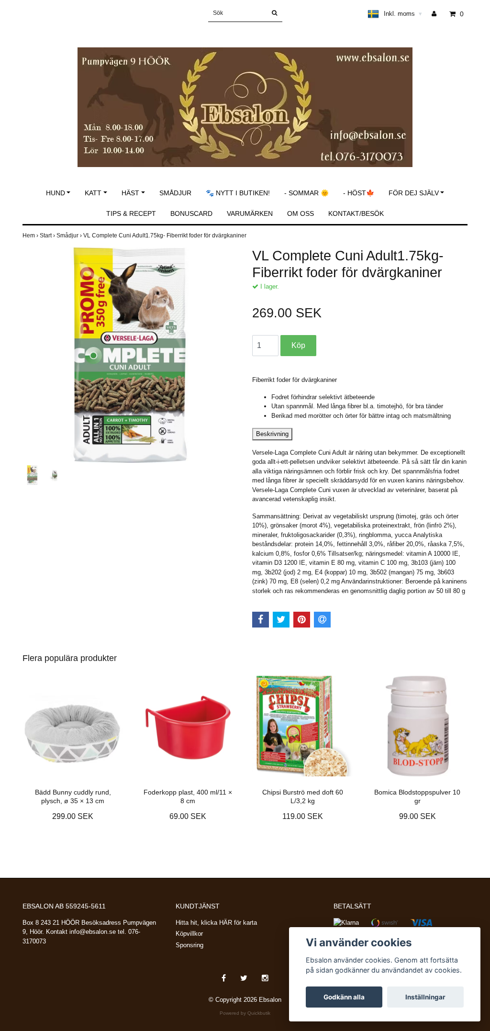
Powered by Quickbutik (245, 1013)
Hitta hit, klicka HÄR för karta (216, 922)
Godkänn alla (344, 997)
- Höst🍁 (358, 193)
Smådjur (175, 193)
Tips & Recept (131, 213)
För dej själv (414, 193)
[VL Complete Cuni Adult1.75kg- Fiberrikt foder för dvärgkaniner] (130, 355)
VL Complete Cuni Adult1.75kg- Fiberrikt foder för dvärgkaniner (165, 235)
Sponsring (189, 945)
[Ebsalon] (245, 97)
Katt (93, 193)
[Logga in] (438, 14)
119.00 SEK (302, 816)
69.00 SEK (187, 816)
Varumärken (250, 213)
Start (48, 235)
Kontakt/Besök (356, 213)
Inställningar (425, 997)
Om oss (300, 213)
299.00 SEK (72, 816)
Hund (55, 193)
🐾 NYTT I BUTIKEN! (238, 193)
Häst (130, 193)
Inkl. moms (403, 13)
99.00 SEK (417, 816)
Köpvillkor (189, 933)
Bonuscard (191, 213)
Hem (31, 235)
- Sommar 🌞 (306, 193)
